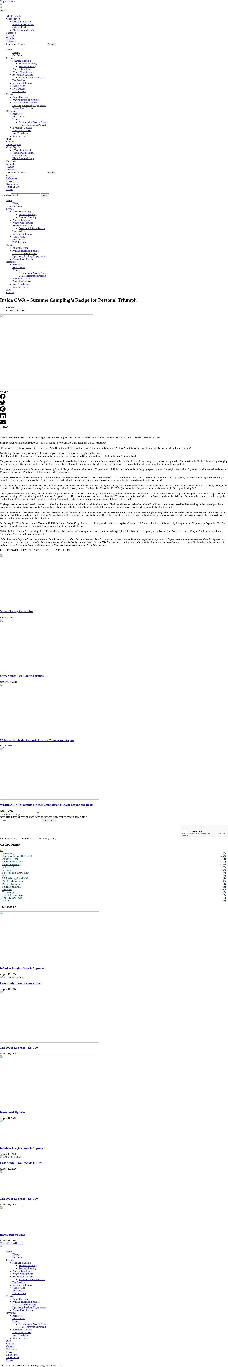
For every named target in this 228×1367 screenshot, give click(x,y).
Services (10, 58)
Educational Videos (21, 130)
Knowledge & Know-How (15, 872)
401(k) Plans (18, 86)
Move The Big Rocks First (16, 611)
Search (3, 814)
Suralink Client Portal (23, 24)
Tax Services (18, 80)
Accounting (8, 853)
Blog (8, 139)
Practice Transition (11, 884)
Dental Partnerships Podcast (32, 125)
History (16, 52)
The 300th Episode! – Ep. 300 (19, 1047)
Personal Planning (27, 66)
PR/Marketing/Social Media (16, 878)
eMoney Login (19, 27)
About (9, 49)
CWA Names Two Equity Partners (22, 675)
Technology (8, 892)
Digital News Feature (12, 861)
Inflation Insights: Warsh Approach (22, 968)
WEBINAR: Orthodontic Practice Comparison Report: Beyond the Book (46, 804)
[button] (3, 397)
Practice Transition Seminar (25, 99)
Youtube (10, 38)
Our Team (17, 55)
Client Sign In (13, 18)
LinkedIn (10, 35)
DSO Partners (19, 91)
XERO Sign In (13, 16)
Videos (5, 900)
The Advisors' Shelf (12, 898)
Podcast (16, 119)
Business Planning (28, 63)
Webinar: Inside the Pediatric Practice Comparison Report (37, 740)
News (5, 875)
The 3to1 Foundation (12, 895)
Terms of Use (12, 186)
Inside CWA (8, 867)
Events (9, 94)
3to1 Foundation (20, 133)
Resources (11, 111)
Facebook (11, 32)
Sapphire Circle (20, 136)
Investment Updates (22, 127)
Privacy (10, 181)
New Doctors (19, 88)
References (11, 178)
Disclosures (12, 184)
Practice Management (12, 881)
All (1, 850)
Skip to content (7, 1)
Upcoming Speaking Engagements (29, 105)
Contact (10, 141)
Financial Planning (21, 60)
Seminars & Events (11, 886)
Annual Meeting (20, 97)
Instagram (11, 41)
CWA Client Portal (21, 21)
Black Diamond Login (23, 30)
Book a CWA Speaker (23, 108)
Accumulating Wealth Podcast (33, 122)
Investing (6, 870)
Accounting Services (22, 74)
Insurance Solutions (22, 83)
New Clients (18, 116)
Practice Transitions (21, 69)
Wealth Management (22, 72)
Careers (10, 175)
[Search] (38, 814)
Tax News (7, 889)
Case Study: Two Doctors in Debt (21, 983)
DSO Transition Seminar (24, 102)
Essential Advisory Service (32, 77)
